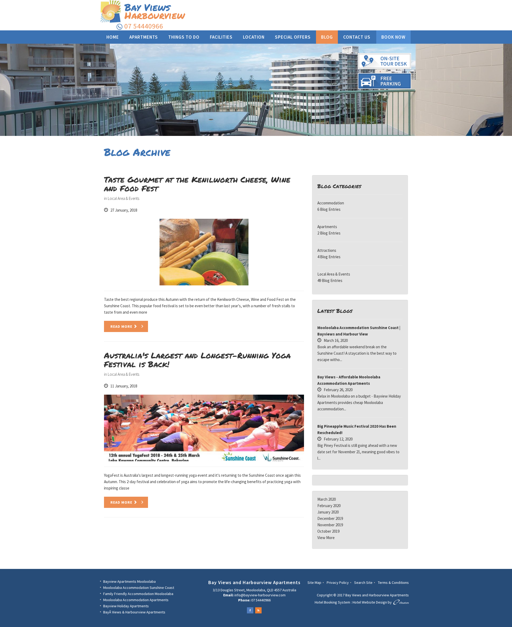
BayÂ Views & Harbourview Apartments (134, 612)
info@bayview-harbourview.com (260, 595)
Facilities (221, 37)
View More (326, 537)
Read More (121, 326)
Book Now (393, 37)
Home (112, 37)
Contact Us (356, 37)
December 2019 (330, 518)
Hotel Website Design (370, 602)
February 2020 (329, 505)
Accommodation (330, 202)
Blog (327, 37)
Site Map (314, 582)
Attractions (326, 250)
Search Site (363, 582)
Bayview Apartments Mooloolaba (129, 581)
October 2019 (328, 531)
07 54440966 (143, 26)
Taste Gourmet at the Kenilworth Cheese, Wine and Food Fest (197, 184)
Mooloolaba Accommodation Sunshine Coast (138, 587)
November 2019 (330, 524)
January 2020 (328, 512)
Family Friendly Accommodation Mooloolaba (138, 593)
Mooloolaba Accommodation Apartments (136, 599)
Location (254, 37)
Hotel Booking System (332, 602)
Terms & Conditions (393, 582)
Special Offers (293, 37)
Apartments (143, 37)
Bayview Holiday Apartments (126, 606)
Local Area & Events (123, 198)
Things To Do (183, 37)
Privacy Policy (338, 582)
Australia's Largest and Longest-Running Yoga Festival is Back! (197, 360)
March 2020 (326, 499)
